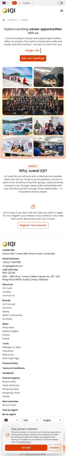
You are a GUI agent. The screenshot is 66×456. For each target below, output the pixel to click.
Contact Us (8, 295)
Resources (8, 354)
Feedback (8, 373)
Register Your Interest (33, 225)
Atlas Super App (10, 358)
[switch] (60, 3)
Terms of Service (32, 454)
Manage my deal (11, 347)
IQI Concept (8, 304)
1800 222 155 (8, 272)
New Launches (10, 401)
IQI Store (7, 307)
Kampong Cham (11, 392)
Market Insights (10, 331)
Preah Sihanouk (10, 385)
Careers (6, 291)
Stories (6, 334)
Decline (54, 447)
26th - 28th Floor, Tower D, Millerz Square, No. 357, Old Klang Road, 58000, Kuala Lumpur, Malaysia (30, 278)
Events (6, 338)
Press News (8, 327)
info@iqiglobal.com (12, 266)
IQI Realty (7, 318)
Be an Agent (9, 414)
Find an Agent (10, 410)
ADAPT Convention (12, 315)
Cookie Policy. (24, 442)
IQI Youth (7, 288)
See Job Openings (33, 58)
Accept (26, 447)
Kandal (6, 396)
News (5, 323)
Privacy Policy (10, 363)
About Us (7, 284)
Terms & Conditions (13, 368)
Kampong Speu (10, 389)
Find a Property (11, 378)
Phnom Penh (9, 381)
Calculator (8, 350)
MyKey (5, 311)
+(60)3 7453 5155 (11, 262)
